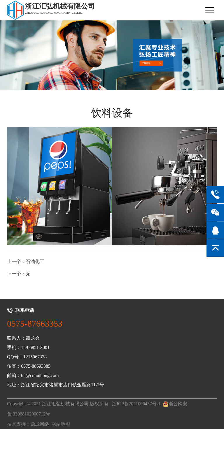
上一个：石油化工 (25, 261)
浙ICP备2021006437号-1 (136, 403)
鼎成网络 (39, 424)
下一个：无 (18, 273)
